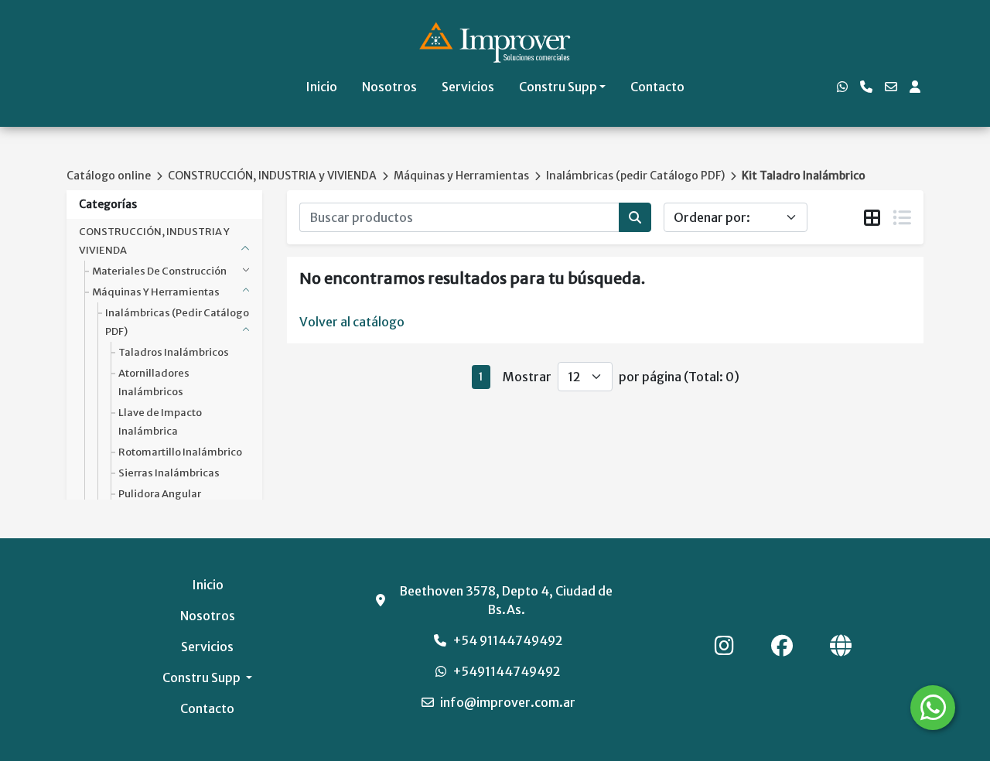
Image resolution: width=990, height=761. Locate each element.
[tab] (872, 218)
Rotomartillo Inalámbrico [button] (180, 452)
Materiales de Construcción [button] (159, 271)
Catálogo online (109, 176)
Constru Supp (558, 86)
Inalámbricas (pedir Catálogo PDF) (635, 176)
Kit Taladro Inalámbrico (803, 176)
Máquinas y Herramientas (461, 176)
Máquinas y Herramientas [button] (156, 292)
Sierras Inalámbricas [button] (169, 472)
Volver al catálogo (352, 321)
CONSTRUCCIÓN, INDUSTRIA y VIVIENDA (272, 176)
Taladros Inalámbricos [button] (173, 352)
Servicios (468, 86)
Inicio (321, 86)
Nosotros (389, 86)
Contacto (657, 86)
